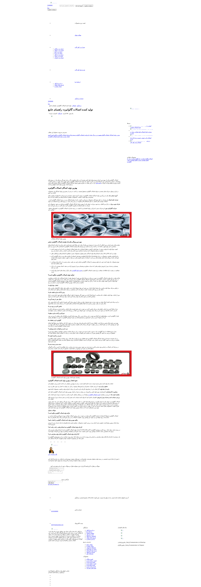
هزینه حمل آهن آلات (91, 550)
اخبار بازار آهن (90, 534)
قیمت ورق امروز (90, 562)
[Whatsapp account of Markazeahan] (52, 579)
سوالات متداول (90, 533)
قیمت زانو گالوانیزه (139, 158)
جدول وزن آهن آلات (80, 47)
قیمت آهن (98, 183)
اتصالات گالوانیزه (148, 158)
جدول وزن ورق (58, 53)
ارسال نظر (51, 482)
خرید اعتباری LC (90, 539)
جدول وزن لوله (58, 52)
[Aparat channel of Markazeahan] (52, 585)
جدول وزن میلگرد (59, 49)
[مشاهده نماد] (135, 530)
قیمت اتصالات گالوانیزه (94, 394)
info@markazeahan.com (57, 524)
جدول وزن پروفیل (59, 50)
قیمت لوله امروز (90, 565)
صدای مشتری (90, 546)
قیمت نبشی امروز (91, 566)
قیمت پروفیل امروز (91, 560)
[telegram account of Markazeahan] (52, 575)
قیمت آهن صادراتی (91, 568)
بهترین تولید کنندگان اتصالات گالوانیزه (110, 135)
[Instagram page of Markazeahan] (52, 581)
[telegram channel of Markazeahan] (52, 577)
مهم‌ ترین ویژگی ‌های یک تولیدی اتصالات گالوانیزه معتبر (86, 135)
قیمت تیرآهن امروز (91, 563)
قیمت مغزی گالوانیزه (138, 160)
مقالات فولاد (78, 35)
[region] (84, 157)
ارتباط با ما (89, 531)
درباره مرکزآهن (90, 530)
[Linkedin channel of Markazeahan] (52, 583)
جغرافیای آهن (89, 553)
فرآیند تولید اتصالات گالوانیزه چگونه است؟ (61, 135)
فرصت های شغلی (91, 537)
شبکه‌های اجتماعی (91, 547)
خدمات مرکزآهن (90, 552)
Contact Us (53, 484)
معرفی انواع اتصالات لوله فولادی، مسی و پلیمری (141, 132)
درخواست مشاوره (52, 9)
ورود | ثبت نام (79, 5)
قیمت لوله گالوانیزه (77, 270)
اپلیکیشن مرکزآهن (91, 536)
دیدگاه (60, 113)
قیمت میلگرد (89, 559)
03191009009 (54, 511)
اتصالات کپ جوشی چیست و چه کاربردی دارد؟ (140, 138)
